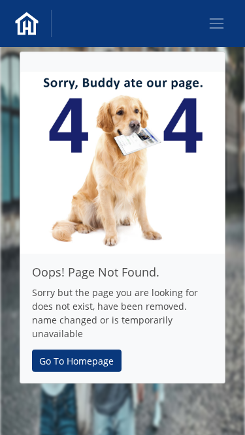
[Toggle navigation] (216, 23)
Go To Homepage (76, 361)
